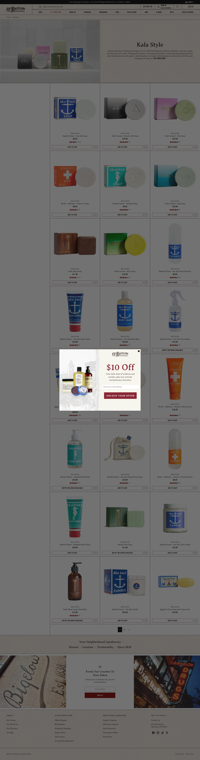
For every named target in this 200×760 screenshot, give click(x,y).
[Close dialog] (139, 351)
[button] (120, 366)
